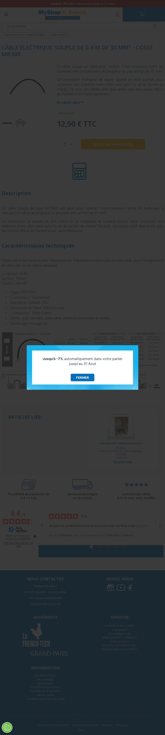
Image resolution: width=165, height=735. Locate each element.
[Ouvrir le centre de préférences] (7, 727)
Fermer (82, 377)
